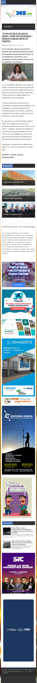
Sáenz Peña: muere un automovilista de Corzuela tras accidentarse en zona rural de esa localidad (22, 530)
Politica (22, 45)
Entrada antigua (29, 227)
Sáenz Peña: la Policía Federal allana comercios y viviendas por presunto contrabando (22, 542)
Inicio (20, 227)
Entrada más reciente (9, 227)
